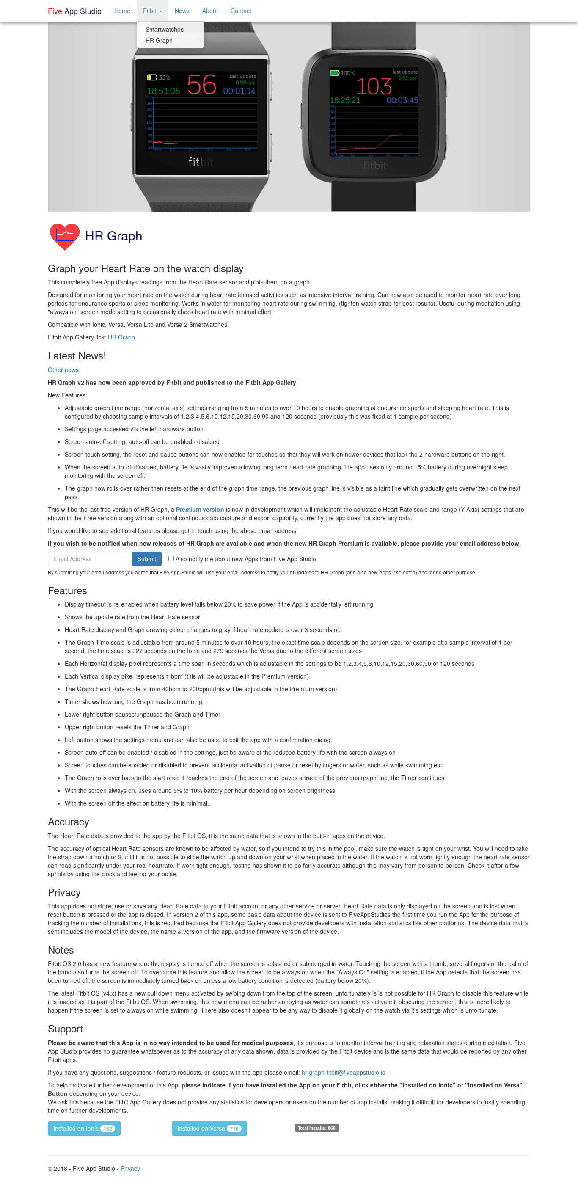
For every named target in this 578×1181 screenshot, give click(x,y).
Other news (63, 369)
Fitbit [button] (150, 10)
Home (122, 10)
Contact (241, 10)
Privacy (130, 1168)
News (182, 10)
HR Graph (159, 40)
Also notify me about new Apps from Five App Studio (245, 559)
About (210, 10)
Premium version (200, 509)
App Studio (75, 10)
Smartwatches (165, 29)
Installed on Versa (208, 1128)
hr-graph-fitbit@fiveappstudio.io (343, 1072)
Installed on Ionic (82, 1128)
